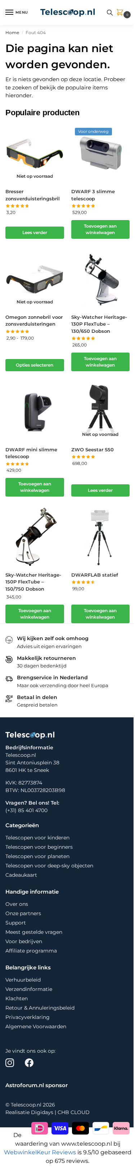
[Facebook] (29, 1062)
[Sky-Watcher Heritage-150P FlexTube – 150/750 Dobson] (34, 536)
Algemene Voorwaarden (35, 1026)
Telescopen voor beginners (39, 847)
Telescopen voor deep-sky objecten (49, 865)
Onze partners (23, 913)
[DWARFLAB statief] (100, 536)
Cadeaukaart (21, 875)
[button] (121, 13)
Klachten (16, 998)
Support (15, 922)
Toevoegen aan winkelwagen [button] (100, 229)
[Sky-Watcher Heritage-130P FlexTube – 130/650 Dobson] (100, 279)
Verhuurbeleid (23, 980)
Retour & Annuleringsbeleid (40, 1008)
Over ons (16, 904)
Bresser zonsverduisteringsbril (32, 194)
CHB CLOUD (74, 1112)
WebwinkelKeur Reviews (40, 1152)
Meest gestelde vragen (33, 932)
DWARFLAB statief (94, 575)
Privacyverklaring (27, 1017)
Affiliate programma (31, 950)
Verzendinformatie (28, 989)
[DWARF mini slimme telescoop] (34, 411)
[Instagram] (9, 1062)
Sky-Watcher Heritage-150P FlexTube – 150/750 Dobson (33, 582)
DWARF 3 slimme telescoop (93, 194)
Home (12, 32)
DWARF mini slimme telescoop (31, 453)
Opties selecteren (34, 365)
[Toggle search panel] (109, 12)
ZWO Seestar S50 (92, 449)
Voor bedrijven (23, 941)
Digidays (42, 1112)
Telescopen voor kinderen (37, 837)
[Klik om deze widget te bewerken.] (7, 1043)
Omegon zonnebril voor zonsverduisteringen (34, 320)
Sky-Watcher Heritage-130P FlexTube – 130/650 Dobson (99, 324)
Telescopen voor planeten (37, 856)
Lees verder (34, 232)
